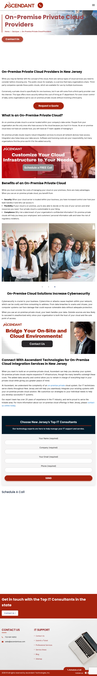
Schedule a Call (75, 670)
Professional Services (44, 645)
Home (7, 31)
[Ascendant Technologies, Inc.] (77, 5)
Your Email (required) (48, 457)
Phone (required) (48, 466)
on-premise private (56, 385)
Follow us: (79, 673)
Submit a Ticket (42, 640)
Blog (37, 654)
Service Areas (41, 650)
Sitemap (39, 659)
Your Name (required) (48, 438)
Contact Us (9, 613)
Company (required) (49, 447)
